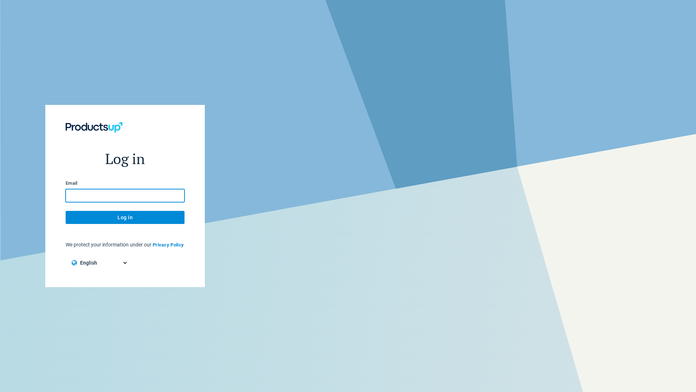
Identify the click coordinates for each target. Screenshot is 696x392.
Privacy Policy (168, 245)
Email (72, 183)
